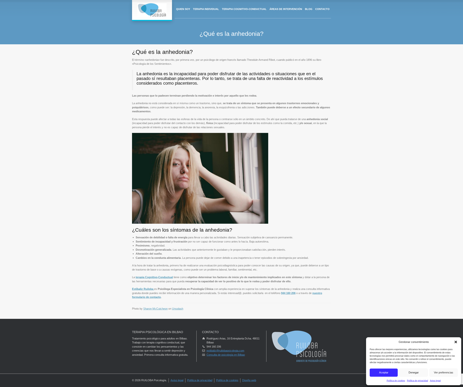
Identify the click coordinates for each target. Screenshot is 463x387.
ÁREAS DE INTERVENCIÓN (285, 9)
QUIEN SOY (183, 9)
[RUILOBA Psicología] (152, 10)
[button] (456, 342)
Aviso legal (435, 380)
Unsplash (177, 308)
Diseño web (249, 380)
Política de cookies (396, 380)
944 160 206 (288, 293)
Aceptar (383, 372)
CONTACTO (322, 9)
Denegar (414, 372)
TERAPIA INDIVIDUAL (206, 9)
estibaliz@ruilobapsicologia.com (225, 350)
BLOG (308, 9)
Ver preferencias (443, 372)
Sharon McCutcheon (155, 308)
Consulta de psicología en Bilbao (226, 354)
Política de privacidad (417, 380)
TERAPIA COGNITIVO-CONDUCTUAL (244, 9)
